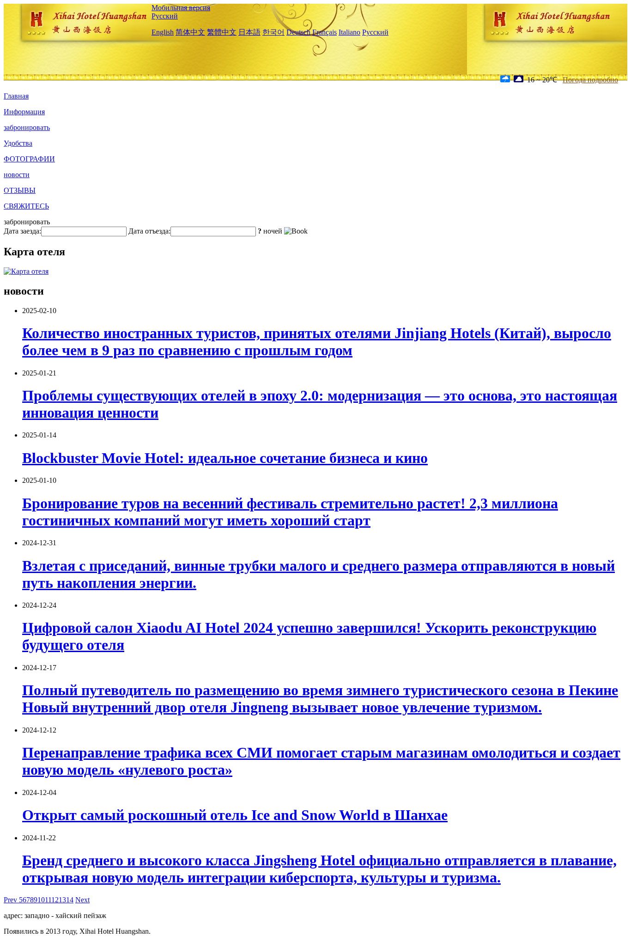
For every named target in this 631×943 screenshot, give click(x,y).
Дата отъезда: (149, 231)
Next (82, 900)
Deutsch (298, 32)
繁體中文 (222, 32)
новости (17, 175)
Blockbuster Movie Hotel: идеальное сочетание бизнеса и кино (225, 458)
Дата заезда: (22, 231)
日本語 (249, 32)
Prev (11, 900)
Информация (24, 112)
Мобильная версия (181, 8)
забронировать (27, 127)
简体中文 (190, 32)
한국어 (273, 32)
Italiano (349, 32)
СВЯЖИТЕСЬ (26, 206)
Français (324, 32)
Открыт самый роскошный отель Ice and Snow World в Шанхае (235, 815)
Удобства (18, 143)
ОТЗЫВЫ (20, 190)
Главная (16, 96)
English (163, 32)
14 (69, 900)
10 (41, 900)
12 (55, 900)
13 (62, 900)
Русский (165, 16)
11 (48, 900)
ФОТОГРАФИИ (29, 159)
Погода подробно (590, 80)
